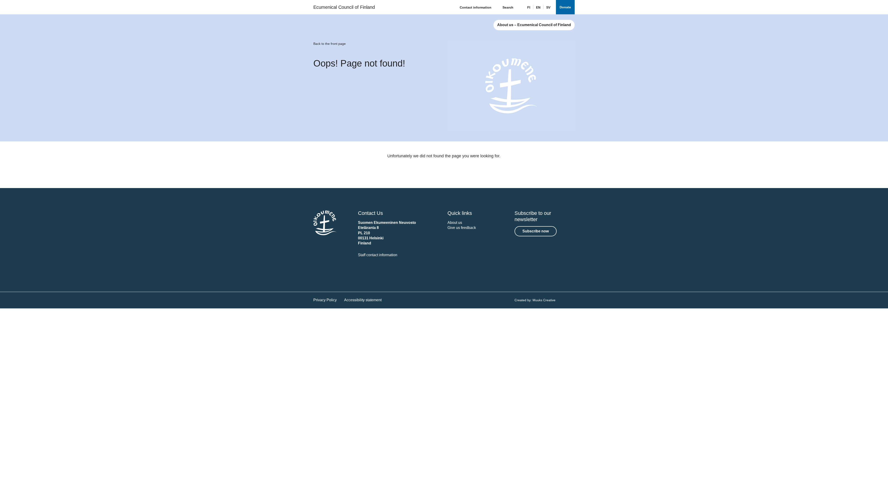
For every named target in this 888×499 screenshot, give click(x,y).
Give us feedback (461, 228)
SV (548, 7)
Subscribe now (535, 231)
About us (454, 223)
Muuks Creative (544, 300)
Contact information (475, 7)
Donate (565, 7)
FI (528, 7)
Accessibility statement (363, 300)
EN (538, 7)
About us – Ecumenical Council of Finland (534, 25)
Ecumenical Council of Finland (344, 7)
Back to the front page (329, 44)
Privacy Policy (325, 300)
